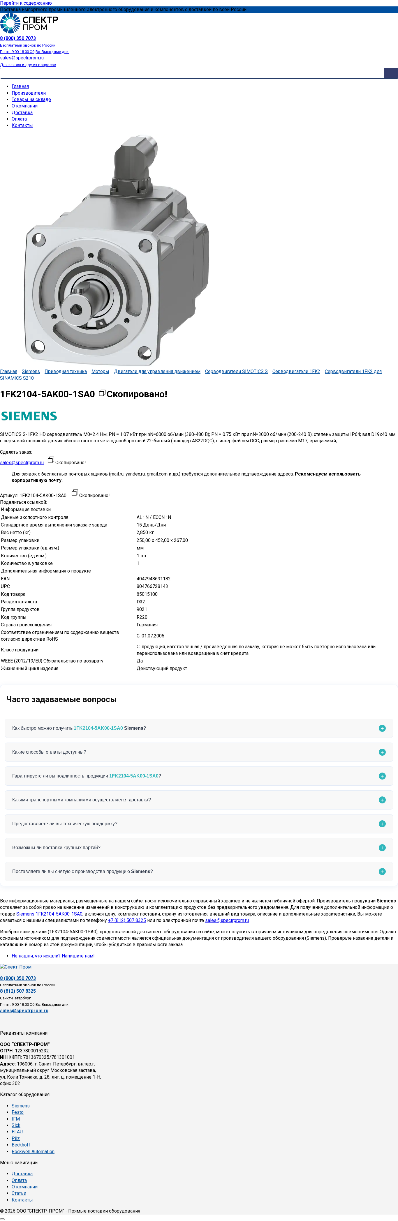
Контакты (22, 125)
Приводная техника (66, 371)
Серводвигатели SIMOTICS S (236, 371)
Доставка (22, 112)
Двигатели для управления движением (157, 371)
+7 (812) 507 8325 (127, 920)
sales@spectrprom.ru (22, 462)
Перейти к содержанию (26, 3)
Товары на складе (31, 99)
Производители (29, 93)
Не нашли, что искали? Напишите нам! (53, 956)
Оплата (19, 119)
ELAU (17, 1132)
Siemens (31, 371)
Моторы (100, 371)
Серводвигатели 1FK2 (296, 371)
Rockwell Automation (33, 1151)
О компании (25, 106)
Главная (20, 86)
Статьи (19, 1193)
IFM (16, 1119)
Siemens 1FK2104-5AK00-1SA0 (49, 914)
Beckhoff (21, 1145)
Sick (16, 1125)
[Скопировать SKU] (75, 493)
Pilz (16, 1138)
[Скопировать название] (102, 394)
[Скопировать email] (51, 460)
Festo (18, 1112)
